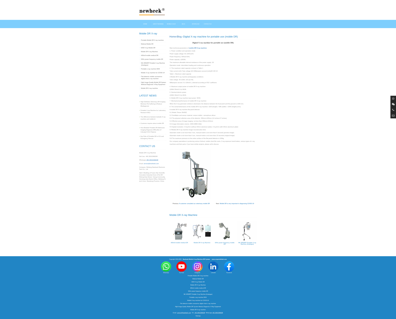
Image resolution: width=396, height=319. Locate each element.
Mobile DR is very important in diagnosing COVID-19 (237, 203)
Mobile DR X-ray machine (149, 88)
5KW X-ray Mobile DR (148, 48)
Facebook (229, 272)
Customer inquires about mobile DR (152, 123)
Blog (179, 36)
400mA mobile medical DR (179, 242)
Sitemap (198, 316)
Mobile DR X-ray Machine (202, 242)
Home (145, 24)
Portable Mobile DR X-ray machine (152, 40)
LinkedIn (213, 272)
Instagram (197, 272)
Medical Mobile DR (147, 44)
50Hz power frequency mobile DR (224, 243)
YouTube (181, 272)
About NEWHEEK (158, 24)
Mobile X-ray (171, 24)
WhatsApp (166, 272)
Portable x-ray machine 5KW (150, 69)
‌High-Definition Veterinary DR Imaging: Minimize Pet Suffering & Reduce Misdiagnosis (153, 104)
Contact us (208, 24)
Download (195, 24)
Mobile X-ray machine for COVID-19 (153, 72)
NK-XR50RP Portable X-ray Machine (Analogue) (247, 243)
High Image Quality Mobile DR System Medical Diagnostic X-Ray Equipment (198, 306)
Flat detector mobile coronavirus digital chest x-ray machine (198, 303)
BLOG (183, 24)
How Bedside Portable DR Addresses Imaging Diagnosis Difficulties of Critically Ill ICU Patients (153, 130)
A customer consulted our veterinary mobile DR (194, 203)
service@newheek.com (151, 163)
